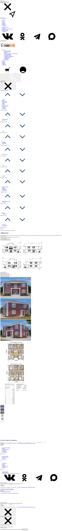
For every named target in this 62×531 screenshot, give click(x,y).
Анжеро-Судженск (5, 186)
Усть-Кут (3, 107)
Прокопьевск (4, 190)
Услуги (3, 21)
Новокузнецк (4, 189)
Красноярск (4, 142)
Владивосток (4, 101)
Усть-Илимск (4, 106)
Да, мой (7, 2)
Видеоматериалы (5, 466)
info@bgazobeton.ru (5, 472)
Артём (3, 212)
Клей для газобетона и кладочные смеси (11, 53)
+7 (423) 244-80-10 (3, 18)
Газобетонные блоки (7, 50)
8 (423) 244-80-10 (5, 471)
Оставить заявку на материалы (5, 239)
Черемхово (4, 108)
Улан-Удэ (3, 120)
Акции (3, 61)
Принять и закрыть (25, 529)
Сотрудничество (5, 29)
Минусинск (4, 143)
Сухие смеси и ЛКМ (7, 55)
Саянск (3, 103)
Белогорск (4, 224)
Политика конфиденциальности (5, 491)
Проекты (3, 22)
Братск (3, 100)
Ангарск (3, 99)
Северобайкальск (5, 119)
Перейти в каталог (3, 527)
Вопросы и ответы (5, 30)
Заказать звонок (3, 40)
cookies (9, 529)
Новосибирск (4, 154)
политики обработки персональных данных (28, 443)
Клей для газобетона (5, 449)
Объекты (3, 23)
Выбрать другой (3, 2)
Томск (3, 165)
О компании (4, 25)
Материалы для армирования (9, 56)
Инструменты (6, 59)
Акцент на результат (15, 493)
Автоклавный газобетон (6, 447)
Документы (4, 31)
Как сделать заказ (5, 457)
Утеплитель (6, 58)
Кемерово (4, 188)
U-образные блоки (7, 51)
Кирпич (5, 52)
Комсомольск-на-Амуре (6, 201)
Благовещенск (4, 225)
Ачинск (3, 141)
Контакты (4, 24)
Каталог (3, 20)
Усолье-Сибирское (5, 105)
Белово (3, 187)
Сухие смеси (4, 451)
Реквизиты (2, 490)
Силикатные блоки (7, 54)
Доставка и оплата (5, 27)
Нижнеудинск (4, 102)
